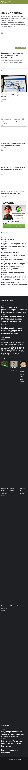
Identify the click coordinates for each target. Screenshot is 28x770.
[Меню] (26, 2)
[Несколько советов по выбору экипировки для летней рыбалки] (4, 546)
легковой (3, 346)
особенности (16, 347)
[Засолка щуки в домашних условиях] (23, 546)
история (11, 344)
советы (19, 351)
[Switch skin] (23, 2)
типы (22, 352)
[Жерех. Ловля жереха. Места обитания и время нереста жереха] (23, 429)
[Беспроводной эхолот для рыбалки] (4, 663)
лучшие (7, 346)
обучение (18, 346)
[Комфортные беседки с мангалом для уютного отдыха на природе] (14, 133)
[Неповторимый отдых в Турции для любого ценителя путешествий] (14, 158)
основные (5, 348)
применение (4, 352)
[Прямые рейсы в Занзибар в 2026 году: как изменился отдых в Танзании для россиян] (14, 109)
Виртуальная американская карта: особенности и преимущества (12, 55)
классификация (18, 344)
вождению (18, 342)
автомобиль (4, 342)
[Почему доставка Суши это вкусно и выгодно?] (14, 663)
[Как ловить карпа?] (23, 369)
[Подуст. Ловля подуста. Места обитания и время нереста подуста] (14, 490)
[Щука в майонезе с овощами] (23, 364)
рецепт (15, 351)
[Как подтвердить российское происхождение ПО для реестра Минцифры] (14, 83)
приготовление (19, 350)
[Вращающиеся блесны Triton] (14, 364)
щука (17, 354)
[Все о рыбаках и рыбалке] (7, 2)
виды (11, 342)
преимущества (8, 350)
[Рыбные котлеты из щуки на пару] (14, 425)
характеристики (8, 353)
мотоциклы (12, 346)
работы (11, 351)
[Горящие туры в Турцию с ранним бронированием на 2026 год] (14, 182)
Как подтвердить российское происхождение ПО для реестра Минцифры (12, 94)
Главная (3, 7)
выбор (22, 342)
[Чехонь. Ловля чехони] (4, 364)
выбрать (5, 344)
